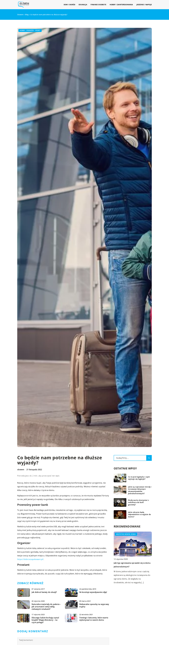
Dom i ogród (69, 4)
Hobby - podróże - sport (30, 30)
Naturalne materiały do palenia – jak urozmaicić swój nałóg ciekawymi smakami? (46, 606)
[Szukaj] (149, 458)
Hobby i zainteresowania (121, 4)
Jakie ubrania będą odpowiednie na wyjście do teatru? (139, 514)
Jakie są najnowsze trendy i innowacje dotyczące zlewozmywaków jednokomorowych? (139, 490)
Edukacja (83, 4)
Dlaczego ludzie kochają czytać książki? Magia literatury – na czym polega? (45, 620)
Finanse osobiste (98, 4)
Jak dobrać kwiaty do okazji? (44, 592)
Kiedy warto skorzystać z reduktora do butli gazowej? (138, 502)
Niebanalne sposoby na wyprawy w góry (94, 605)
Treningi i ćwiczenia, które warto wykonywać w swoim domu (93, 619)
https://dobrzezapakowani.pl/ (30, 559)
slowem (20, 469)
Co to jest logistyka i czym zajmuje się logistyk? (139, 478)
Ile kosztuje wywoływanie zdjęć (93, 592)
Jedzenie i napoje (144, 4)
